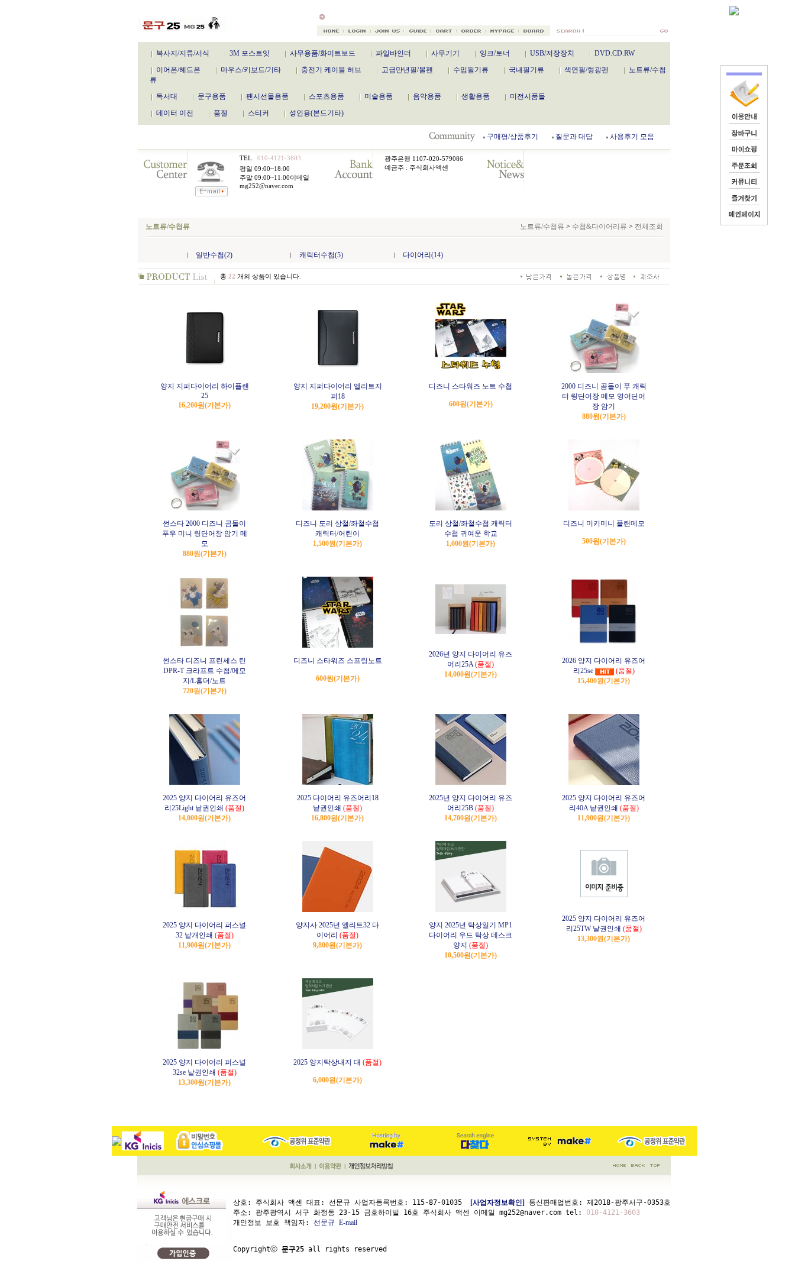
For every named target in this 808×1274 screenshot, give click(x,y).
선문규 (324, 1222)
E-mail (348, 1222)
